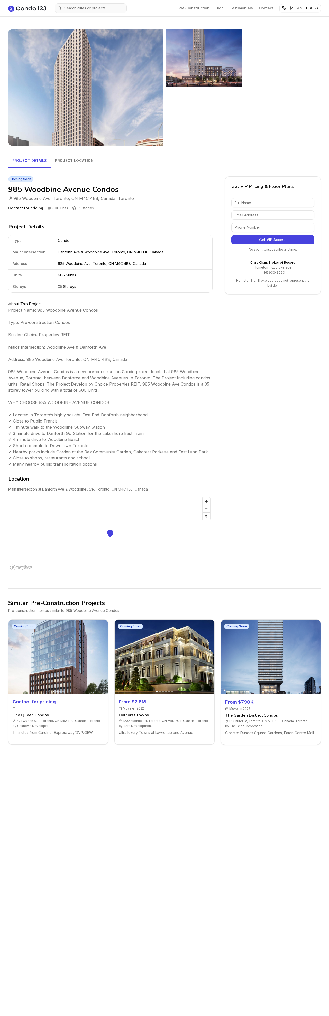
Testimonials (241, 8)
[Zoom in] (206, 501)
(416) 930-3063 (304, 8)
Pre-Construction (194, 8)
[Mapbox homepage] (21, 567)
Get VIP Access (272, 239)
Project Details (29, 160)
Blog (220, 8)
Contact (266, 8)
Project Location (74, 160)
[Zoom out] (206, 508)
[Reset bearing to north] (206, 516)
